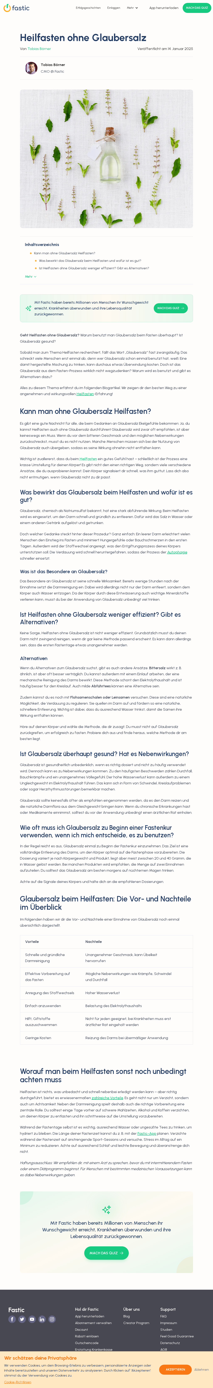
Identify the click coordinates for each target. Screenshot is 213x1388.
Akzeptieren (175, 1369)
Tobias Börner (39, 48)
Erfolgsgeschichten (88, 8)
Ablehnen (201, 1370)
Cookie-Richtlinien (17, 1382)
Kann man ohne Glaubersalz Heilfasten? (64, 253)
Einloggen (113, 8)
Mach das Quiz (197, 8)
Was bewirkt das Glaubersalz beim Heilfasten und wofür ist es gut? (90, 261)
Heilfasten (88, 459)
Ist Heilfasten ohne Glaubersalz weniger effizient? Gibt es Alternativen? (94, 268)
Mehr (130, 8)
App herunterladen (163, 8)
